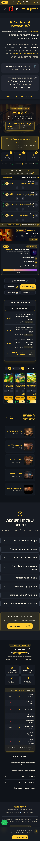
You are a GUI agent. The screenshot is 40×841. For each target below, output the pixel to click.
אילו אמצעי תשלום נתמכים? (24, 557)
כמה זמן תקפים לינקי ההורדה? (23, 549)
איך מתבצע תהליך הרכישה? (25, 540)
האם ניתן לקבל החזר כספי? (25, 586)
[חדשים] (22, 368)
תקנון (30, 832)
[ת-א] (16, 368)
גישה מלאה (20, 273)
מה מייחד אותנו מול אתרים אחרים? (23, 771)
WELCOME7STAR (14, 224)
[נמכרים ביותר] (13, 368)
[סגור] (37, 2)
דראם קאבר (28, 819)
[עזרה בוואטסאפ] (4, 822)
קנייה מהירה (31, 398)
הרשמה (4, 2)
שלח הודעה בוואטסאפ (18, 626)
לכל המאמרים (11, 417)
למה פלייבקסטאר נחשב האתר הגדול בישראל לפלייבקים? (23, 764)
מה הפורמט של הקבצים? (26, 577)
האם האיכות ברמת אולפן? (26, 782)
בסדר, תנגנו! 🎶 (18, 837)
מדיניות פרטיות (25, 821)
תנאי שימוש (34, 821)
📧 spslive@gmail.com (13, 813)
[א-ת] (19, 368)
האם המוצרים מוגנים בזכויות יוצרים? (21, 603)
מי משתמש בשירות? (28, 776)
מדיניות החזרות (14, 821)
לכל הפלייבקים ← (6, 178)
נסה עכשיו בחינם (21, 270)
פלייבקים (35, 819)
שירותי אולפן (8, 819)
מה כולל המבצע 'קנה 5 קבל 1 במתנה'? (24, 568)
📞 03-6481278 (28, 813)
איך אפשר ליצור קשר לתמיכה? (23, 595)
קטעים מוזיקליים (18, 819)
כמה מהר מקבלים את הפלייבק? (24, 788)
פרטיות (25, 832)
